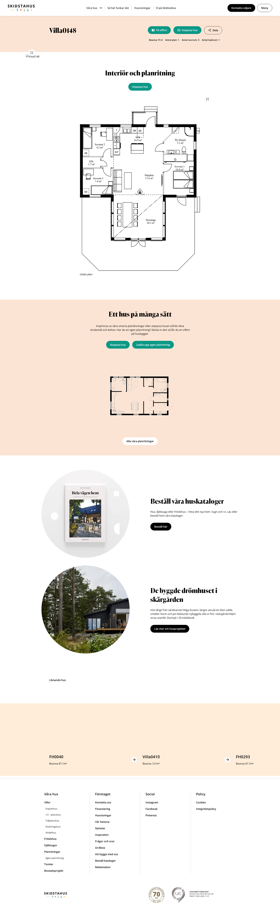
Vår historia (102, 822)
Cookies (201, 802)
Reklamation (103, 867)
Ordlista (100, 847)
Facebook (152, 809)
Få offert (161, 30)
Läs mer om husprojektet (169, 629)
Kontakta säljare (241, 8)
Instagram (152, 802)
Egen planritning (55, 858)
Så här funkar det (118, 8)
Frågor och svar (105, 841)
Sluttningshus (53, 826)
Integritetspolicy (206, 809)
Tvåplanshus (52, 820)
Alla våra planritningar (140, 441)
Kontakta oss (103, 802)
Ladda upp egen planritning (153, 344)
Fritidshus (50, 839)
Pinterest (151, 815)
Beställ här (160, 526)
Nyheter (100, 828)
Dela (215, 30)
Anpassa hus (190, 30)
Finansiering (102, 809)
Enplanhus (51, 808)
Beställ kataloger (105, 860)
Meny (264, 8)
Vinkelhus (51, 832)
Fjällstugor (50, 845)
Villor (47, 802)
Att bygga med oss (106, 854)
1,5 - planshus (53, 814)
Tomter (48, 864)
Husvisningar (142, 8)
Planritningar (52, 852)
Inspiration (102, 835)
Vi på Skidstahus (166, 8)
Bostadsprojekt (53, 870)
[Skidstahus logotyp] (21, 8)
